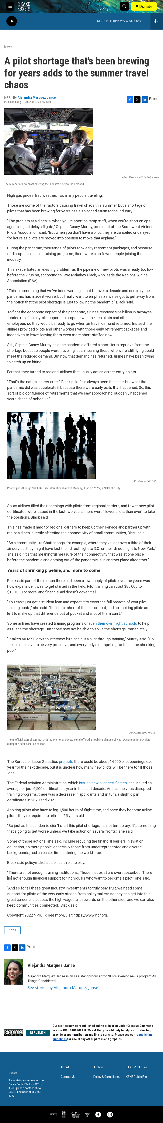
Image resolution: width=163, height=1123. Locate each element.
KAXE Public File (136, 1067)
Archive (98, 1067)
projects (65, 761)
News (8, 47)
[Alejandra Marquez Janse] (13, 972)
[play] (11, 21)
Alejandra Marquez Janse (37, 97)
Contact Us (68, 1076)
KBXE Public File (136, 1076)
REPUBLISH (38, 1032)
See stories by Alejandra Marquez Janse (63, 987)
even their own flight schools (113, 623)
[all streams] (156, 21)
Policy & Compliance (106, 1076)
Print (153, 98)
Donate (145, 6)
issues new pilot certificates (103, 783)
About (65, 1067)
